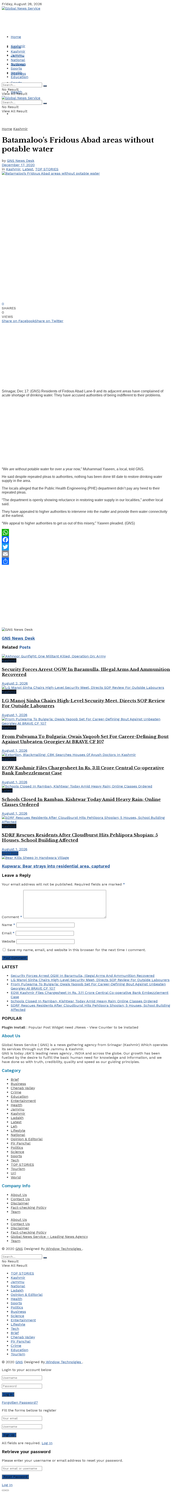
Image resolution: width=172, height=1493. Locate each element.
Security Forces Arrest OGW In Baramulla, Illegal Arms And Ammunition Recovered (83, 975)
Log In (47, 1443)
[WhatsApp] (86, 532)
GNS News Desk (20, 160)
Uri (13, 1173)
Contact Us (20, 1199)
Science (17, 1152)
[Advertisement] (82, 354)
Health (16, 73)
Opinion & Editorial (27, 1139)
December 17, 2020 (18, 165)
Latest (27, 169)
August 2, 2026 (15, 683)
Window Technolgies (63, 1249)
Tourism (18, 1169)
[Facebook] (86, 539)
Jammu (17, 55)
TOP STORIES (46, 169)
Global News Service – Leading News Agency (49, 1236)
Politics (17, 1147)
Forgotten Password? (20, 1402)
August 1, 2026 (14, 715)
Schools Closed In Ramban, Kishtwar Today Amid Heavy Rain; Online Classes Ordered (84, 1001)
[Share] (86, 561)
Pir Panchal (20, 1143)
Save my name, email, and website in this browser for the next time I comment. (76, 950)
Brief (15, 1079)
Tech (15, 1160)
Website (8, 941)
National (18, 60)
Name (8, 925)
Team (15, 1212)
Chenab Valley (23, 1088)
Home (16, 37)
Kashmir (18, 51)
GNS (19, 1249)
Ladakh (17, 1118)
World (16, 1177)
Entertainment (23, 1101)
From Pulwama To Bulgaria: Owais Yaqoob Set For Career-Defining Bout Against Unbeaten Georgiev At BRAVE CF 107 (85, 739)
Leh (14, 1126)
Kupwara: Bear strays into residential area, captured (56, 866)
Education (19, 77)
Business (18, 64)
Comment (12, 917)
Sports (16, 68)
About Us (19, 1195)
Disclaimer (20, 1203)
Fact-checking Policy (28, 1207)
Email (8, 933)
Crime (16, 1092)
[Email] (86, 554)
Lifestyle (18, 1130)
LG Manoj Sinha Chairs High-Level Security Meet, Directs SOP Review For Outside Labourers (90, 980)
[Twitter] (86, 546)
